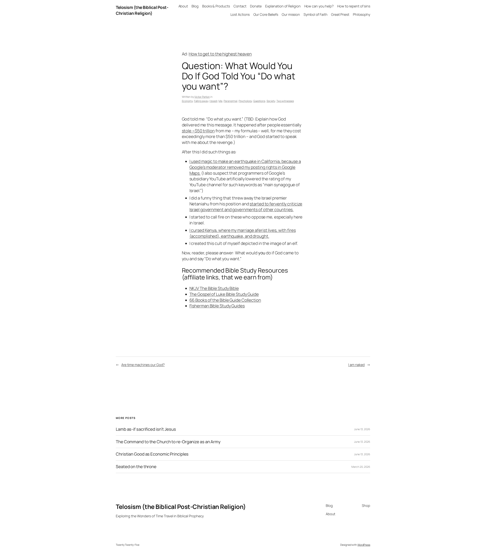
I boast (213, 101)
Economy (187, 101)
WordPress (363, 545)
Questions (259, 101)
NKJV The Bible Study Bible (214, 288)
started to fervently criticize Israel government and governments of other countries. (245, 207)
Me (220, 101)
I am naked (356, 364)
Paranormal (230, 101)
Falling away (201, 101)
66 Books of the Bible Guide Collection (225, 300)
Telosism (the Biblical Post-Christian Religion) (142, 10)
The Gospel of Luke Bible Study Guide (224, 294)
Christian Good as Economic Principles (152, 454)
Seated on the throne (136, 466)
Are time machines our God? (143, 364)
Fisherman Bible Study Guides (217, 306)
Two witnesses (285, 101)
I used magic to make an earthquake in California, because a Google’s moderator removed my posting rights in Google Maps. (245, 167)
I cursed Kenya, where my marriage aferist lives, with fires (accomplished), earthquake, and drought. (242, 233)
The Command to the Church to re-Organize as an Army (168, 441)
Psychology (245, 101)
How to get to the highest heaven (220, 54)
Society (271, 101)
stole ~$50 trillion (198, 131)
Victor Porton (202, 97)
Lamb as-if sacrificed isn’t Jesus (146, 429)
